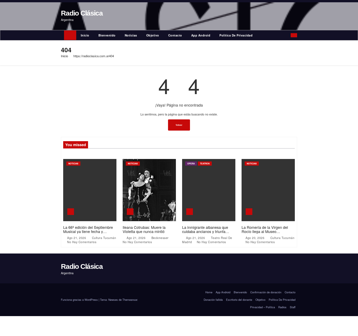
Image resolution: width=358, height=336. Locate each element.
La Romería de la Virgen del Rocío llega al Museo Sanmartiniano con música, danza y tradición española (265, 233)
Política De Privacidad (236, 35)
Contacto (175, 35)
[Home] (70, 35)
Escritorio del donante (239, 300)
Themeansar (129, 300)
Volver (179, 125)
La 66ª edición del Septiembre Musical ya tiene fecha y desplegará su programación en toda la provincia (89, 233)
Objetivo (152, 35)
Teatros (205, 163)
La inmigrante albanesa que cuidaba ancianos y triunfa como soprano (205, 231)
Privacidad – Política (262, 307)
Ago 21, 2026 (77, 238)
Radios (282, 307)
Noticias (131, 35)
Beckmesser (159, 238)
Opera (191, 163)
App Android (200, 35)
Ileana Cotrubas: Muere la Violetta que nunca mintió (144, 229)
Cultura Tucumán (103, 238)
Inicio (85, 35)
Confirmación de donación (265, 292)
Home (208, 292)
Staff (292, 307)
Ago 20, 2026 (255, 238)
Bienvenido (107, 35)
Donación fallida (213, 300)
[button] (288, 35)
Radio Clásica (82, 13)
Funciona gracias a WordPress (80, 300)
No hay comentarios (81, 242)
